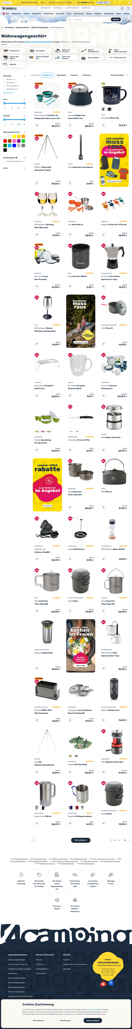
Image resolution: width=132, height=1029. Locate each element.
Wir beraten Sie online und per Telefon (39, 883)
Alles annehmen (93, 1020)
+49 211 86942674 (108, 962)
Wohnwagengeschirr (68, 864)
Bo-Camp (36, 42)
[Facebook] (111, 982)
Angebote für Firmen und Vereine (75, 964)
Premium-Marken (57, 907)
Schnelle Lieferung (21, 882)
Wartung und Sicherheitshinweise (20, 996)
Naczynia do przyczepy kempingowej (66, 861)
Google (97, 1009)
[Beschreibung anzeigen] (16, 157)
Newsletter (67, 969)
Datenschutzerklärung (16, 992)
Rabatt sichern (103, 2)
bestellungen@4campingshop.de (109, 965)
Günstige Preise (111, 882)
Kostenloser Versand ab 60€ (75, 883)
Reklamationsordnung (16, 987)
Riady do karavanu (40, 859)
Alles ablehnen (38, 1020)
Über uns (39, 960)
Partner (88, 1009)
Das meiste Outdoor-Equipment (75, 908)
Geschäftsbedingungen (16, 983)
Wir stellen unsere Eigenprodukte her (57, 885)
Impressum (40, 964)
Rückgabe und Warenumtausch (19, 969)
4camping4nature (42, 969)
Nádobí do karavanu (21, 859)
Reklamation (12, 973)
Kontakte (66, 960)
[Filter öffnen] (23, 76)
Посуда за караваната (18, 861)
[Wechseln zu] (23, 99)
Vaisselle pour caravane (47, 864)
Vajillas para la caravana (112, 861)
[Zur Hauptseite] (9, 8)
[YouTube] (103, 984)
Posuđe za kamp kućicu (40, 861)
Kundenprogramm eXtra (17, 978)
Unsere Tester (41, 973)
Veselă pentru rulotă (80, 859)
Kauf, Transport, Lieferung (17, 964)
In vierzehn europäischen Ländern (93, 883)
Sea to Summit (46, 42)
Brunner (28, 42)
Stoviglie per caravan (91, 861)
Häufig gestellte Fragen (16, 960)
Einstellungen (65, 1020)
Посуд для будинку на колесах (104, 859)
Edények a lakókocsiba (60, 859)
